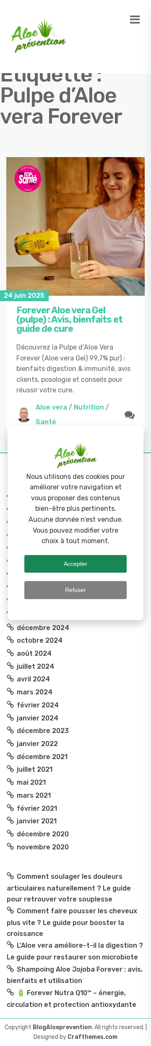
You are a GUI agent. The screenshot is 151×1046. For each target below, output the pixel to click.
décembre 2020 (43, 834)
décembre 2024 (43, 628)
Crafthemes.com (92, 1037)
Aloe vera (51, 407)
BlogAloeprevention (62, 1027)
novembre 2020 (43, 847)
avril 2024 (33, 679)
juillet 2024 (35, 666)
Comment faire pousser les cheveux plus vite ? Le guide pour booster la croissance (72, 922)
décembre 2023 (43, 731)
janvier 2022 (37, 744)
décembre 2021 (42, 757)
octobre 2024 (39, 640)
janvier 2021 (37, 821)
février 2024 (38, 705)
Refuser (75, 589)
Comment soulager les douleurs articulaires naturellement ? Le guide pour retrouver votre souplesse (69, 888)
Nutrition (89, 407)
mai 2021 (31, 782)
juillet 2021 (34, 769)
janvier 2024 (37, 718)
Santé (46, 422)
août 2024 (34, 653)
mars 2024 (34, 692)
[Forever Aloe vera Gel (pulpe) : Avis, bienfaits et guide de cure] (75, 226)
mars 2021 (34, 795)
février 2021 (37, 808)
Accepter (75, 563)
